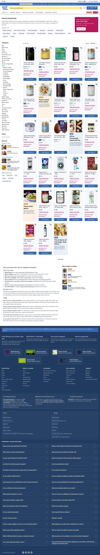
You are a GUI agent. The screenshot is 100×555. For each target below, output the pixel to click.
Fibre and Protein (6, 122)
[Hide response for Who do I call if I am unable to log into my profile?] (96, 530)
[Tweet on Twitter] (26, 552)
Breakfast (4, 113)
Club (94, 12)
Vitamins (25, 383)
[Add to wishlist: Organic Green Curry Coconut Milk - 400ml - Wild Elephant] (35, 48)
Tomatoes (5, 36)
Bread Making (5, 115)
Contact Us (68, 375)
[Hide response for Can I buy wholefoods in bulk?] (96, 464)
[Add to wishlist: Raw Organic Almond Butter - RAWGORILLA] (35, 84)
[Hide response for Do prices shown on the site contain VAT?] (96, 500)
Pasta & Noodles (31, 33)
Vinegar (12, 36)
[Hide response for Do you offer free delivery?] (96, 470)
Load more (60, 259)
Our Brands (39, 12)
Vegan (44, 377)
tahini (41, 277)
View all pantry (26, 385)
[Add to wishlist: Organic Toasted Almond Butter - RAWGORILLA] (96, 48)
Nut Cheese (4, 109)
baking (11, 274)
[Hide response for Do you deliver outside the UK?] (47, 476)
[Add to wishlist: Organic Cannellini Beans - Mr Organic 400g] (66, 191)
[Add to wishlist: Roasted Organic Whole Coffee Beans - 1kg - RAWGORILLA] (81, 48)
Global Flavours (5, 124)
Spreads (50, 33)
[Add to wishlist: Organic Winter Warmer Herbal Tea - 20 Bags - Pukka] (96, 157)
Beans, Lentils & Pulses (7, 379)
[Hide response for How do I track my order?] (47, 518)
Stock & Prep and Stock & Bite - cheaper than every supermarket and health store (48, 4)
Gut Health (45, 381)
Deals (88, 12)
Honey (14, 33)
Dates (3, 387)
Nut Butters (21, 33)
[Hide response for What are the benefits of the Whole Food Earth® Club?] (96, 446)
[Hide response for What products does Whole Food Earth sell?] (96, 452)
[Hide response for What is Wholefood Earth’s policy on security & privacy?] (47, 536)
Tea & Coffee (5, 111)
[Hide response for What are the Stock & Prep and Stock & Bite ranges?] (96, 458)
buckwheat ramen (23, 279)
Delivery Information (70, 371)
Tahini (69, 33)
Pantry (18, 12)
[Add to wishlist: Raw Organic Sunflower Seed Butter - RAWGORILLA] (50, 48)
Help (4, 1)
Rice (3, 377)
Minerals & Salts (5, 60)
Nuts (3, 371)
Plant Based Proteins (6, 108)
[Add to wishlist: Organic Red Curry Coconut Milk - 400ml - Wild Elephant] (66, 84)
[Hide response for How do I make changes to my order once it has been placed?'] (47, 524)
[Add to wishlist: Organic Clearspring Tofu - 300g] (66, 157)
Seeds (3, 373)
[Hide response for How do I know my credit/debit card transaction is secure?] (96, 494)
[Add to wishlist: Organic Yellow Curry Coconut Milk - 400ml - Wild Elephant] (81, 84)
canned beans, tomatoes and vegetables (23, 281)
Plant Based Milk (41, 33)
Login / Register (94, 1)
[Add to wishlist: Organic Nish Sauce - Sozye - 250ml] (50, 225)
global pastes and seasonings (25, 285)
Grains (3, 375)
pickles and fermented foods (27, 286)
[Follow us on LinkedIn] (31, 552)
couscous (43, 279)
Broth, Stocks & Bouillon (19, 30)
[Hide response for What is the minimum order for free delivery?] (47, 506)
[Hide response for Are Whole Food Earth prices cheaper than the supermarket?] (47, 470)
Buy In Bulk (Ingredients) (91, 379)
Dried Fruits (4, 53)
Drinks (3, 62)
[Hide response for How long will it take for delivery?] (96, 512)
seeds (19, 272)
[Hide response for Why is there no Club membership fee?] (47, 452)
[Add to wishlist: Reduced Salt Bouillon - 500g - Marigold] (35, 225)
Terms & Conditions (70, 383)
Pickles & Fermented (6, 98)
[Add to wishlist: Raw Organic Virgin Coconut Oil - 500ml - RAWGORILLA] (96, 84)
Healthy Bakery (59, 30)
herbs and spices (13, 285)
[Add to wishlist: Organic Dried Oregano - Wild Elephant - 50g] (35, 121)
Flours (3, 49)
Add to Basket (30, 79)
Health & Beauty (5, 130)
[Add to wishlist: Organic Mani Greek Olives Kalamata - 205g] (81, 191)
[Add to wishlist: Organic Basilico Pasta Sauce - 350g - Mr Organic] (50, 191)
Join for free (81, 29)
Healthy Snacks (5, 97)
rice (37, 272)
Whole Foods (5, 47)
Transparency (89, 377)
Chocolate (42, 30)
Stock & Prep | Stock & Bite (49, 371)
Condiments (50, 30)
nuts (17, 272)
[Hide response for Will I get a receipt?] (96, 518)
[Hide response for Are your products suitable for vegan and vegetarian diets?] (96, 476)
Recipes (54, 12)
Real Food (4, 126)
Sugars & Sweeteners (60, 33)
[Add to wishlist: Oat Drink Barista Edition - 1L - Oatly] (35, 157)
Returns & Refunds (70, 373)
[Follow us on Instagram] (29, 552)
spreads (14, 277)
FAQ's (67, 377)
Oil (2, 106)
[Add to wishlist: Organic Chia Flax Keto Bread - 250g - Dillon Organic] (66, 48)
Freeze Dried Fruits (6, 54)
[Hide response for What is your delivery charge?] (96, 506)
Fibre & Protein (46, 379)
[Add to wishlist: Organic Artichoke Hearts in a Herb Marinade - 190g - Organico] (96, 121)
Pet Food (4, 119)
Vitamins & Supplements (7, 64)
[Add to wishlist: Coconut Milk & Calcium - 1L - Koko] (81, 157)
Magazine (48, 12)
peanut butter (28, 277)
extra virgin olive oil (11, 276)
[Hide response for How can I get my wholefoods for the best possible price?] (96, 482)
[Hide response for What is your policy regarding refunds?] (47, 530)
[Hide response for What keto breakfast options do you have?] (96, 488)
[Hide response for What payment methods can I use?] (47, 494)
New (3, 45)
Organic (12, 12)
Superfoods (4, 100)
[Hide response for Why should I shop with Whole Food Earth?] (47, 446)
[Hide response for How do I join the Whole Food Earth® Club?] (47, 458)
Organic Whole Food (48, 373)
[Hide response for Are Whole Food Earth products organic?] (47, 464)
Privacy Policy (69, 381)
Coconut (4, 383)
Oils (6, 276)
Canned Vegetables (32, 30)
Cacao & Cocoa (26, 377)
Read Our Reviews (70, 379)
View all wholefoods (6, 390)
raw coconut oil (20, 276)
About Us (88, 371)
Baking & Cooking (28, 12)
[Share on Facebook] (23, 552)
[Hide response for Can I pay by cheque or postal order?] (47, 500)
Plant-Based (46, 375)
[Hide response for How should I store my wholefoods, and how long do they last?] (47, 482)
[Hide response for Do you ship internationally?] (47, 512)
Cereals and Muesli (6, 58)
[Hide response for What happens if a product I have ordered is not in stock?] (96, 524)
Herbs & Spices (6, 33)
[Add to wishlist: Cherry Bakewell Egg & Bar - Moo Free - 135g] (66, 121)
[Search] (80, 8)
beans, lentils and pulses (27, 272)
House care (4, 128)
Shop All (5, 12)
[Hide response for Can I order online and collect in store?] (47, 542)
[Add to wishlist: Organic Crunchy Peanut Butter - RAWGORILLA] (50, 121)
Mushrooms (4, 56)
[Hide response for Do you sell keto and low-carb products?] (47, 488)
